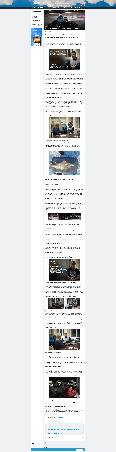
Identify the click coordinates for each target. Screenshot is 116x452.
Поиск (84, 3)
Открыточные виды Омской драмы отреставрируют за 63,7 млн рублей (36, 14)
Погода (58, 5)
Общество (34, 7)
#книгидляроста (77, 7)
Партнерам (52, 447)
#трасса (59, 421)
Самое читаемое (60, 3)
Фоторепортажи (68, 3)
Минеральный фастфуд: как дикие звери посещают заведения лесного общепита (36, 21)
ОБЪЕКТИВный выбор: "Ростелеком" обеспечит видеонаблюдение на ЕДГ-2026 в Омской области (37, 17)
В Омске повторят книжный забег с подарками (55, 433)
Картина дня (45, 3)
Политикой (69, 449)
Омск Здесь (35, 3)
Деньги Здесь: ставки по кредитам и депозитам (56, 428)
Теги (47, 421)
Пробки (65, 5)
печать (61, 26)
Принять (80, 449)
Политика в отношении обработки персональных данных (62, 447)
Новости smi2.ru (46, 442)
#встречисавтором (56, 7)
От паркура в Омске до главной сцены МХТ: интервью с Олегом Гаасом (59, 426)
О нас (49, 447)
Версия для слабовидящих (38, 443)
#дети (50, 421)
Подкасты (48, 7)
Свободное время (41, 7)
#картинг (52, 421)
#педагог (55, 421)
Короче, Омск (65, 7)
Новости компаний (52, 3)
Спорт (71, 7)
